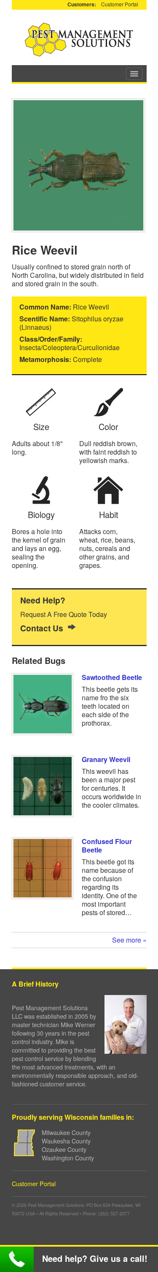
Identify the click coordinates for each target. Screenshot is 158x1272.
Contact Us (41, 628)
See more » (129, 940)
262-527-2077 (17, 1259)
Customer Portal (119, 4)
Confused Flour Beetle (107, 845)
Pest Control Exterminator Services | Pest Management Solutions (79, 39)
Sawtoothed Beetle (112, 677)
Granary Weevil (106, 759)
